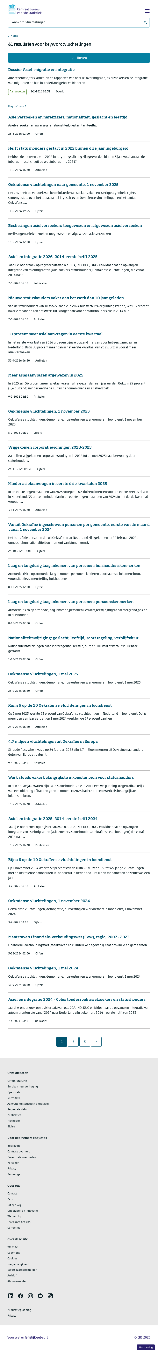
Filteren (81, 58)
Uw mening (146, 1347)
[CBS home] (25, 8)
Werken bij (14, 1216)
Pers (10, 1199)
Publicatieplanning (19, 1310)
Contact (12, 1193)
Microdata (13, 1098)
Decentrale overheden (21, 1157)
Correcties (13, 1228)
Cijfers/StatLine (17, 1081)
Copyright (13, 1253)
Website (12, 1247)
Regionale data (17, 1109)
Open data (13, 1092)
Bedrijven (13, 1146)
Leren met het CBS (18, 1222)
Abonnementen (17, 1281)
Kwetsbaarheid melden (22, 1270)
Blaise (11, 1126)
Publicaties (14, 1115)
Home (14, 36)
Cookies (12, 1258)
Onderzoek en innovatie (22, 1211)
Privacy (11, 1168)
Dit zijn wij (14, 1205)
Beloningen (14, 1174)
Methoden (14, 1121)
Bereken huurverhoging (22, 1086)
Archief (11, 1275)
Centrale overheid (18, 1151)
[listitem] (10, 1296)
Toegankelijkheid (18, 1264)
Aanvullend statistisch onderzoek (28, 1104)
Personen (13, 1163)
